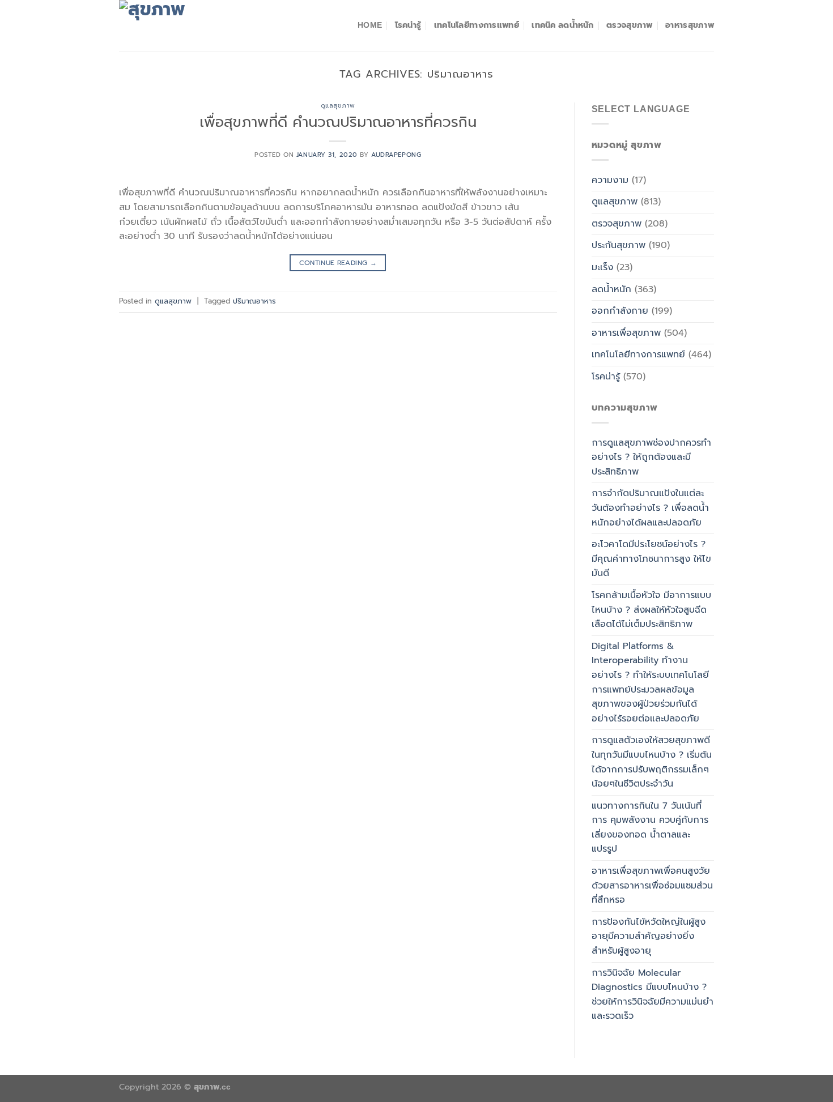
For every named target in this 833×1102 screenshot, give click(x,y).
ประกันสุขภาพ (618, 245)
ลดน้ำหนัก (611, 289)
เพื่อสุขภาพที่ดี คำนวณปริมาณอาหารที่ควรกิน (338, 122)
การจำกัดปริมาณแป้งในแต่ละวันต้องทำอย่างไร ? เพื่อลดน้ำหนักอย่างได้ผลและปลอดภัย (650, 507)
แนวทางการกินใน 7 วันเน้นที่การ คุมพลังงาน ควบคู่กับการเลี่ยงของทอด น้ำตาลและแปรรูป (650, 827)
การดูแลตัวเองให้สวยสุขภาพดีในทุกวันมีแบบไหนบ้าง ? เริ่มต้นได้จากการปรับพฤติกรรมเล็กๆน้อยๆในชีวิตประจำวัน (652, 762)
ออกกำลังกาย (620, 311)
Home (370, 24)
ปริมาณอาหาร (254, 301)
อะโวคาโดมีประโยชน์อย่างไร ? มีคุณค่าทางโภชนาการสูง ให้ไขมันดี (651, 558)
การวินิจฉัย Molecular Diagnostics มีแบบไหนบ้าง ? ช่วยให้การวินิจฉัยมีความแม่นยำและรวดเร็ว (652, 994)
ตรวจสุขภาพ (629, 24)
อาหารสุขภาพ (689, 24)
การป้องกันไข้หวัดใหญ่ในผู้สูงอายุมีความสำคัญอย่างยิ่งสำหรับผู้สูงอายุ (649, 936)
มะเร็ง (602, 267)
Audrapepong (396, 155)
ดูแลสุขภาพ (338, 105)
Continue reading (338, 263)
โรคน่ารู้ (408, 24)
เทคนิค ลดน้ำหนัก (562, 24)
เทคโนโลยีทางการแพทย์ (476, 24)
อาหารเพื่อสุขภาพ (626, 333)
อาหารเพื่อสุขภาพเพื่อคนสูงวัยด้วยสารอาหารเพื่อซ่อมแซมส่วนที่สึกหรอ (652, 885)
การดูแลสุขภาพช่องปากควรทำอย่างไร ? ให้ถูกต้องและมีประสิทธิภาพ (651, 457)
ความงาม (610, 180)
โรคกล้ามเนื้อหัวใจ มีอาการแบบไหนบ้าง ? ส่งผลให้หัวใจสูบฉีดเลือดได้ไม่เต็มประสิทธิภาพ (651, 609)
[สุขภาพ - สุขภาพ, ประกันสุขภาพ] (175, 25)
